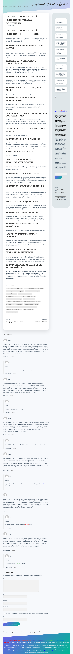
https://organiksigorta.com (10, 632)
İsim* (4, 594)
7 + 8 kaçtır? (6, 616)
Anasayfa (5, 6)
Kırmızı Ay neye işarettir (28, 309)
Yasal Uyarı (19, 6)
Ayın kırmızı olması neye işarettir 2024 (14, 309)
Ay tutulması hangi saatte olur (29, 296)
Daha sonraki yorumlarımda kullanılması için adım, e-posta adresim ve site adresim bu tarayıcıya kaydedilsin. (26, 613)
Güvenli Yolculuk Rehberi (52, 4)
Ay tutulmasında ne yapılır (31, 306)
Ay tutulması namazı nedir (29, 299)
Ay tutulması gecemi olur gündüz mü (13, 296)
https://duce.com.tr (23, 632)
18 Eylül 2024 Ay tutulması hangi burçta (14, 288)
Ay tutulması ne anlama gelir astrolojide (14, 301)
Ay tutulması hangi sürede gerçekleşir (13, 299)
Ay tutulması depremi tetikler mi (25, 293)
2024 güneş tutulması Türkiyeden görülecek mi (33, 288)
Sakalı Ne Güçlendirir (41, 321)
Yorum (4, 578)
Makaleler (11, 285)
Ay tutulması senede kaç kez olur (31, 304)
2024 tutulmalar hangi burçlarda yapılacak (14, 291)
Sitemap (41, 632)
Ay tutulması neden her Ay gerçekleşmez (14, 304)
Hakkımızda (26, 6)
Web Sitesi (5, 606)
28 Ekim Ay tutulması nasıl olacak (32, 291)
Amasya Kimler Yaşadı (59, 199)
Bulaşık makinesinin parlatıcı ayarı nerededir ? (60, 51)
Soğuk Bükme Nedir (59, 185)
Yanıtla (12, 356)
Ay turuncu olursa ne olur (11, 293)
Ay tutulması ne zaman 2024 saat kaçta (32, 301)
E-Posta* (5, 600)
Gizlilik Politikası (12, 6)
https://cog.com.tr (34, 632)
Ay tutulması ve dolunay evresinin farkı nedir (15, 306)
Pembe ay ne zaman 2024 (11, 312)
